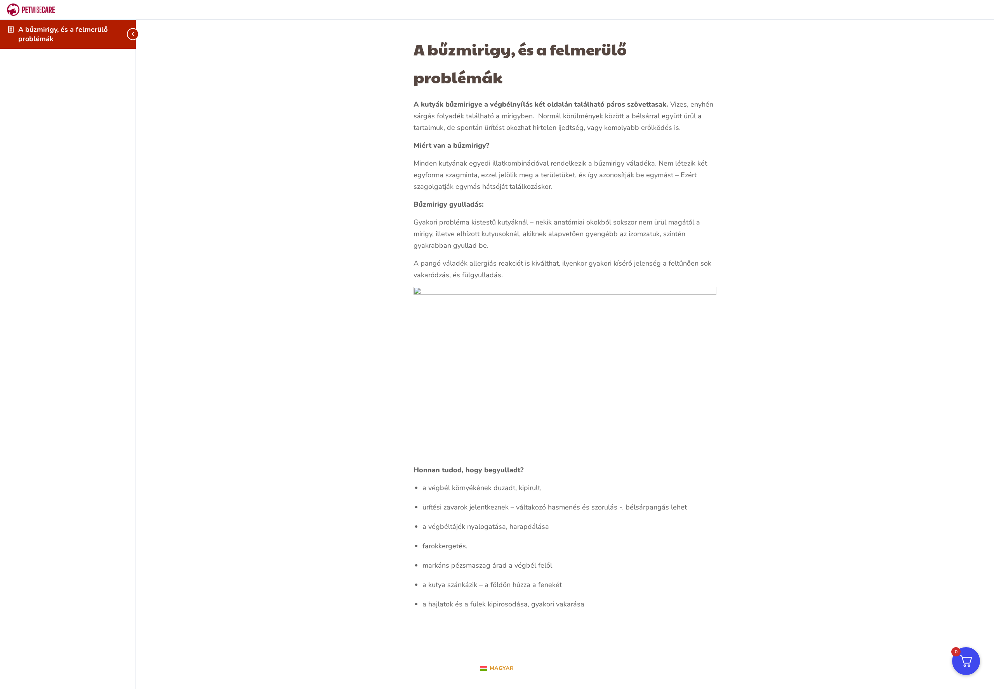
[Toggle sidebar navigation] (126, 34)
